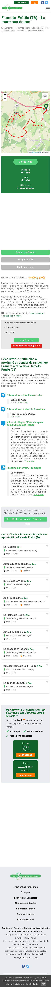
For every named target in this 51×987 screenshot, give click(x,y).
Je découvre (26, 340)
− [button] (5, 98)
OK (43, 984)
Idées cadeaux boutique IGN (26, 345)
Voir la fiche (25, 161)
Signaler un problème (11, 315)
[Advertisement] (25, 62)
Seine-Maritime (43, 28)
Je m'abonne (25, 755)
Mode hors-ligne (25, 267)
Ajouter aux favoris (25, 252)
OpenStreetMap (35, 152)
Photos (14, 402)
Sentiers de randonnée (14, 28)
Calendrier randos (25, 908)
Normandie (30, 28)
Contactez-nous (25, 919)
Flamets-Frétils (8, 31)
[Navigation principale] (48, 9)
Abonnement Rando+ (25, 903)
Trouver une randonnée (25, 887)
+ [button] (5, 94)
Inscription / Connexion (25, 898)
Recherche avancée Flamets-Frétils (26, 520)
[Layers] (45, 96)
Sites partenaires (26, 914)
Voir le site (23, 402)
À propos (21, 2)
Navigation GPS (25, 259)
